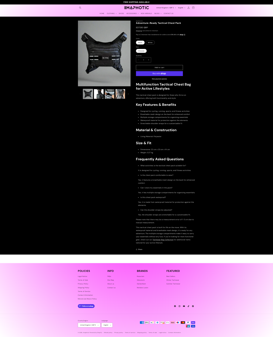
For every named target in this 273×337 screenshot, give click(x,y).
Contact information (174, 332)
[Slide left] (80, 94)
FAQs (109, 276)
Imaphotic (86, 332)
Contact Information (85, 295)
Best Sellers (170, 276)
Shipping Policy (83, 288)
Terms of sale (153, 332)
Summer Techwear (173, 284)
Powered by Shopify (96, 332)
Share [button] (140, 249)
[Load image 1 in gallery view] (88, 94)
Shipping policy (142, 332)
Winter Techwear (172, 280)
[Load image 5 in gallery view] (120, 94)
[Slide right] (128, 94)
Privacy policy (118, 332)
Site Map (110, 280)
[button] (80, 7)
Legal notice (162, 332)
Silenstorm (141, 280)
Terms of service (130, 332)
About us (110, 284)
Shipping (139, 31)
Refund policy (108, 332)
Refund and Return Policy (87, 299)
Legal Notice (82, 276)
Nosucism (140, 276)
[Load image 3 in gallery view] (99, 94)
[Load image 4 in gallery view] (109, 94)
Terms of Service (84, 291)
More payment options (159, 79)
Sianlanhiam (141, 284)
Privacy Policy (83, 284)
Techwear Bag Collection (163, 240)
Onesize (141, 51)
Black (140, 43)
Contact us (111, 288)
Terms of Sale (83, 280)
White (150, 43)
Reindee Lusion (142, 288)
